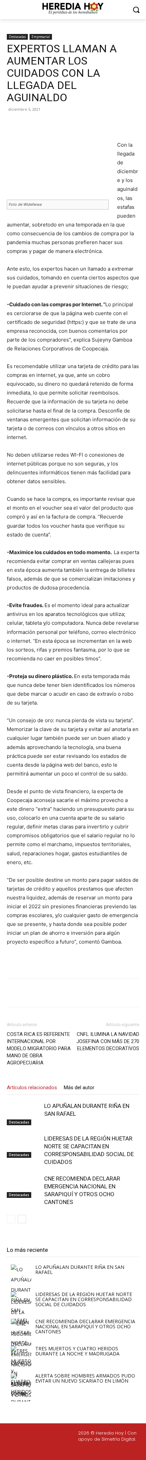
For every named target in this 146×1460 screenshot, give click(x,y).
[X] (50, 124)
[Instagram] (67, 1450)
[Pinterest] (66, 124)
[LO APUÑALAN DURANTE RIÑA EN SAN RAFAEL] (24, 1114)
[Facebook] (35, 124)
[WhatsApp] (82, 124)
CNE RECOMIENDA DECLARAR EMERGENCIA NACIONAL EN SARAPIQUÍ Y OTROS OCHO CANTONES (85, 1326)
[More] (98, 124)
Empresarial (41, 36)
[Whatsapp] (116, 1450)
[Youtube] (99, 1450)
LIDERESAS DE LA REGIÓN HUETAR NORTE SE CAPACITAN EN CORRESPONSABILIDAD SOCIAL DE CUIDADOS (83, 1299)
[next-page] (22, 1219)
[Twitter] (83, 1450)
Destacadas (17, 36)
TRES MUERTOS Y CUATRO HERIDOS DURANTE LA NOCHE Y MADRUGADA (77, 1351)
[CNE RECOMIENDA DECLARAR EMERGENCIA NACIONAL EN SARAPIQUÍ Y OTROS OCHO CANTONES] (24, 1186)
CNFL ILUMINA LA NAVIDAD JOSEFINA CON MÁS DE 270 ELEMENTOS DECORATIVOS (107, 1041)
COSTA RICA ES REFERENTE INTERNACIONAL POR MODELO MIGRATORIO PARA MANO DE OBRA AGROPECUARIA (39, 1048)
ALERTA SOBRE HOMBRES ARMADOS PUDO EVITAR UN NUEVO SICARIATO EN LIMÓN (85, 1378)
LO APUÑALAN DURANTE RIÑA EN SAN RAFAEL (79, 1269)
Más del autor (79, 1087)
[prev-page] (11, 1219)
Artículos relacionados (32, 1087)
